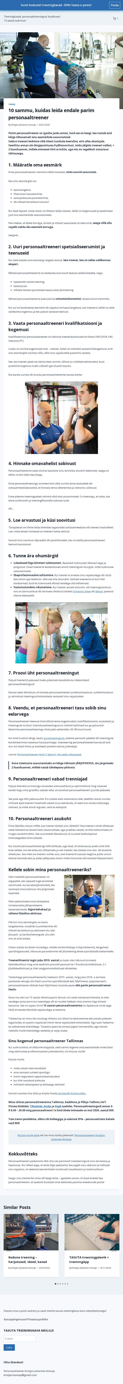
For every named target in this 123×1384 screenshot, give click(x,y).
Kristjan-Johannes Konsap (23, 124)
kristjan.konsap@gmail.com (20, 1375)
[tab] (55, 1284)
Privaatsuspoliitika (37, 1319)
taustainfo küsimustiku (72, 1093)
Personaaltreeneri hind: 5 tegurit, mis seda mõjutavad (49, 754)
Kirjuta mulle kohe (28, 1135)
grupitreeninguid (54, 738)
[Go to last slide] (9, 1248)
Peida (115, 5)
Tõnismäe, (37, 1106)
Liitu (9, 1347)
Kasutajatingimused (15, 1319)
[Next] (114, 1248)
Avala (47, 1106)
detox (98, 591)
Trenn (11, 104)
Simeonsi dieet (82, 591)
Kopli (58, 1106)
